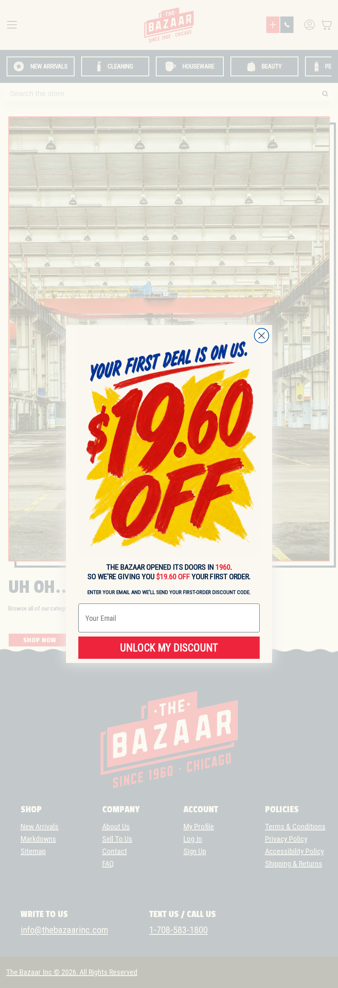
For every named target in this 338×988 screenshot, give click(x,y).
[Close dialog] (261, 335)
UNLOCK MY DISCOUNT (169, 648)
